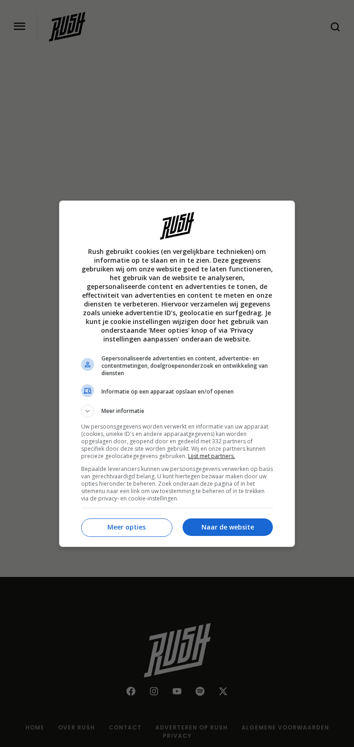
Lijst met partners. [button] (211, 456)
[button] (177, 411)
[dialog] (177, 373)
